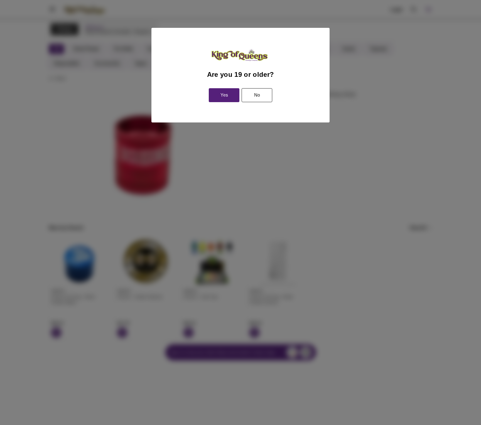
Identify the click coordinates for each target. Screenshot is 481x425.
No (257, 95)
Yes (224, 95)
